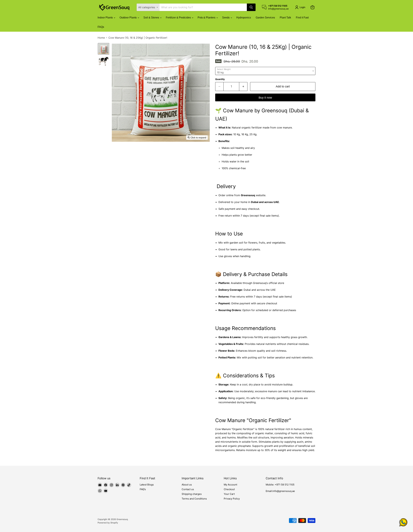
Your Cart (229, 493)
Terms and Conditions (194, 498)
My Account (230, 484)
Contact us (188, 489)
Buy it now (265, 97)
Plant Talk (285, 17)
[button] (301, 7)
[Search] (251, 7)
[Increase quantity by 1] (243, 86)
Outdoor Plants (128, 17)
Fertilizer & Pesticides (178, 17)
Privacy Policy (232, 498)
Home (101, 37)
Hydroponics (243, 17)
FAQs (101, 27)
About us (187, 484)
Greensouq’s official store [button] (268, 283)
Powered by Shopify (108, 522)
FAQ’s (143, 489)
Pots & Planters (207, 17)
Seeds (226, 17)
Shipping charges (192, 493)
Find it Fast (302, 17)
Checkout (229, 489)
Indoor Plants (105, 17)
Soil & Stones (151, 17)
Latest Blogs (147, 484)
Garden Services (265, 17)
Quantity (220, 79)
